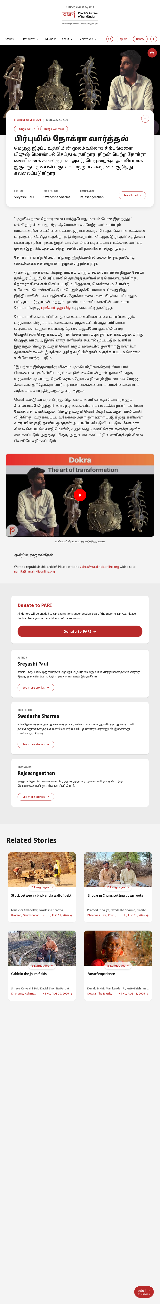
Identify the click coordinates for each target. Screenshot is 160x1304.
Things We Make (54, 129)
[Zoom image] (152, 53)
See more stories (33, 687)
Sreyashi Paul (24, 197)
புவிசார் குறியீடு (56, 308)
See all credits (132, 195)
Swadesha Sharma (57, 197)
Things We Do (26, 129)
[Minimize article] (145, 119)
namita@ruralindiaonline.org (34, 572)
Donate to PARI (77, 631)
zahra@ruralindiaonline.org (99, 567)
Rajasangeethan (92, 197)
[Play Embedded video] (80, 495)
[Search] (110, 39)
